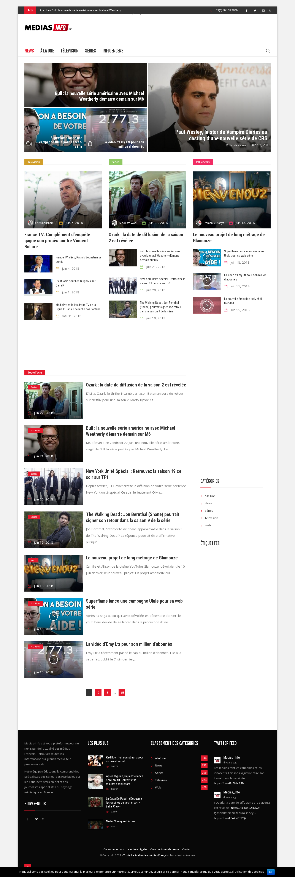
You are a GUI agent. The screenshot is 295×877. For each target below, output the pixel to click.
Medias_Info (231, 757)
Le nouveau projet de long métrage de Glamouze (132, 557)
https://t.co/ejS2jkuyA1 (245, 808)
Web (33, 560)
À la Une (47, 51)
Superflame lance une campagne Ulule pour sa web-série (60, 142)
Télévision (69, 51)
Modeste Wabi (239, 145)
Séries (43, 10)
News (29, 51)
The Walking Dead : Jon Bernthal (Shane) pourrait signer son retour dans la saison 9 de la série (160, 307)
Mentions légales (137, 849)
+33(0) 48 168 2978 (226, 10)
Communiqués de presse (164, 849)
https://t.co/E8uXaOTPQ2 (230, 818)
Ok (270, 872)
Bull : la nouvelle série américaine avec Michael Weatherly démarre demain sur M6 (99, 96)
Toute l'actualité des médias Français (145, 855)
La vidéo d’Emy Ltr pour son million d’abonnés (123, 144)
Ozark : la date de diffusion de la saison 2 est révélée (136, 385)
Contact (187, 849)
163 (122, 692)
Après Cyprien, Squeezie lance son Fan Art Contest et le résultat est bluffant (124, 780)
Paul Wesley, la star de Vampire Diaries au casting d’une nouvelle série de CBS (221, 135)
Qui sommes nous (113, 849)
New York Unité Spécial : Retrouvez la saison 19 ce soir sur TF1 (87, 10)
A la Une (35, 430)
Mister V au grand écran (120, 821)
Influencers (113, 51)
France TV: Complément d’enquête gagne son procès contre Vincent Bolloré (57, 240)
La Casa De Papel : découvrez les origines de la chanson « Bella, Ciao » (124, 802)
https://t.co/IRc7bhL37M (229, 783)
